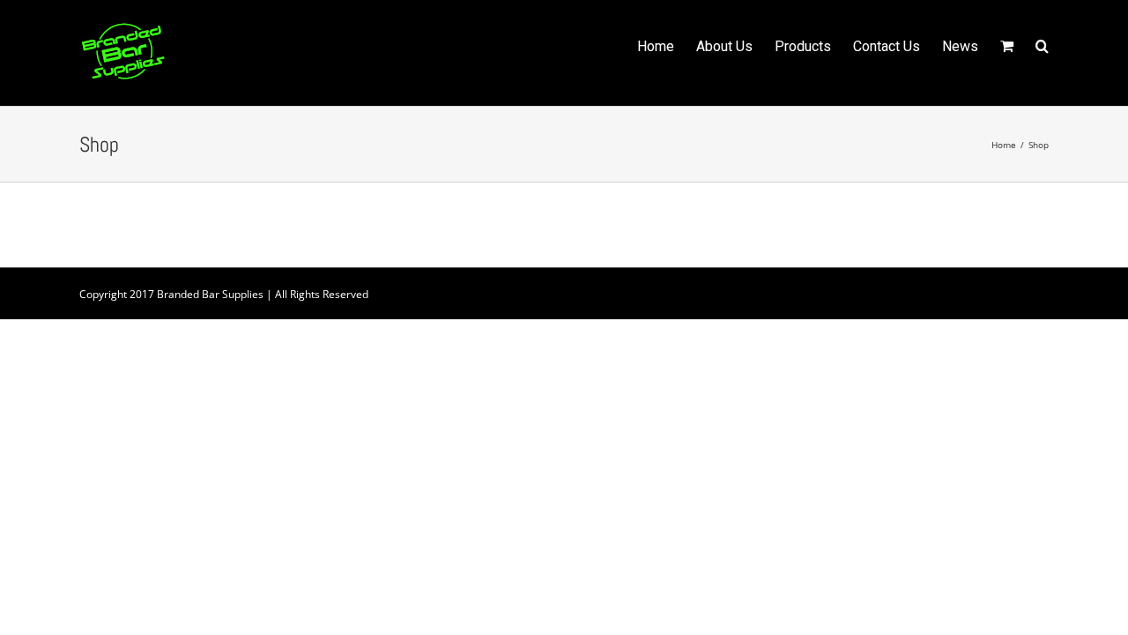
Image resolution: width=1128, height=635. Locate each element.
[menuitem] (666, 45)
